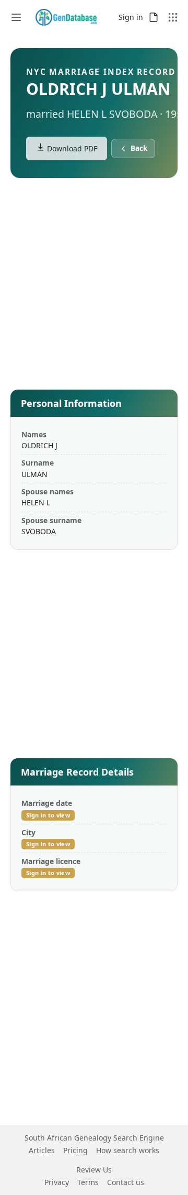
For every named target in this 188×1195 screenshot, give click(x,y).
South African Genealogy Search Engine (94, 1138)
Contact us (125, 1182)
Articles (42, 1150)
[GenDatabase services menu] (173, 17)
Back (139, 148)
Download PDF (71, 148)
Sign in (131, 17)
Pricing (75, 1150)
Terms (88, 1182)
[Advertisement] (94, 286)
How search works (127, 1150)
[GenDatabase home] (66, 17)
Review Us (94, 1170)
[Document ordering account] (153, 17)
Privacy (56, 1182)
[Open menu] (16, 17)
